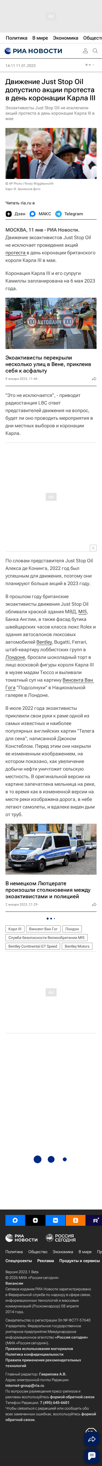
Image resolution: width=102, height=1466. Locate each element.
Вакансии (14, 1283)
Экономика (63, 1251)
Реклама (45, 1260)
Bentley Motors (77, 946)
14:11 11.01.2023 (20, 65)
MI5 (82, 611)
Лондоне (15, 657)
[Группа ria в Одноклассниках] (75, 1220)
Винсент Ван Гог (43, 929)
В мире (85, 1251)
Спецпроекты (18, 1260)
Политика (14, 1251)
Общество (37, 1251)
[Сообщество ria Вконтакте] (55, 1220)
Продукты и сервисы (79, 1260)
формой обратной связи (72, 1397)
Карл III (14, 929)
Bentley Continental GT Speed (32, 946)
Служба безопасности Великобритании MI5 (46, 937)
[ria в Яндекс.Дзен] (35, 1220)
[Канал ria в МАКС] (15, 1220)
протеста (16, 252)
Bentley (44, 642)
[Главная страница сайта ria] (32, 51)
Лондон (72, 929)
